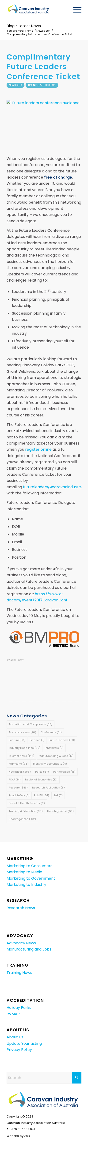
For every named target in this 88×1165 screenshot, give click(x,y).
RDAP (15, 779)
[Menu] (75, 9)
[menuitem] (75, 9)
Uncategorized (22, 819)
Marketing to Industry (26, 884)
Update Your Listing (24, 1043)
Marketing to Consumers (29, 866)
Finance (37, 740)
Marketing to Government (31, 878)
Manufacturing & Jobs (56, 756)
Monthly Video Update (50, 764)
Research (18, 787)
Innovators (54, 748)
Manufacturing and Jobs (29, 949)
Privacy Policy (19, 1049)
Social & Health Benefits (27, 803)
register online (38, 449)
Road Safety (19, 795)
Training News (19, 972)
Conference (51, 732)
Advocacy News (22, 732)
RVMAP (41, 795)
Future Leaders (62, 740)
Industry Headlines (24, 748)
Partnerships (64, 772)
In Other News (21, 756)
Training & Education (42, 85)
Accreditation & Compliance (30, 724)
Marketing (19, 764)
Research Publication (48, 787)
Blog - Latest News (24, 26)
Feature (17, 740)
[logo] (36, 9)
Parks (42, 772)
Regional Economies (41, 779)
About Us (15, 1037)
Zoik (27, 1136)
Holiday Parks (19, 1007)
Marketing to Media (24, 872)
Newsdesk (15, 85)
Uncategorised (60, 811)
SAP (58, 795)
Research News (21, 908)
